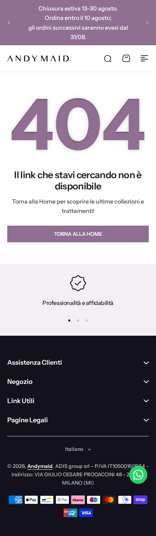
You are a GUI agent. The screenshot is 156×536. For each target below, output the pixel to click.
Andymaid (40, 466)
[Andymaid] (39, 58)
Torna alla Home (78, 234)
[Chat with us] (138, 475)
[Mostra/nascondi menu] (144, 58)
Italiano (74, 449)
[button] (9, 22)
